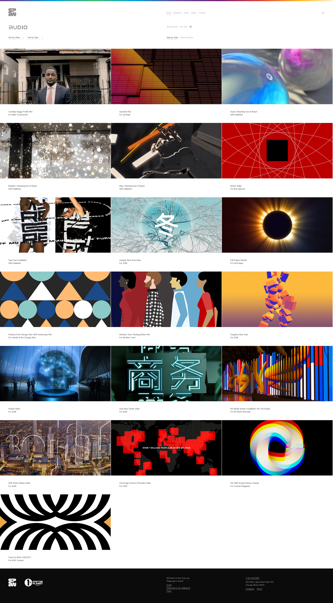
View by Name (186, 38)
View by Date (172, 38)
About (193, 13)
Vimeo (259, 589)
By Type (183, 27)
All (191, 27)
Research (177, 13)
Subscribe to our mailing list (178, 588)
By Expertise (172, 27)
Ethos (186, 13)
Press (168, 591)
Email (168, 585)
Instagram (250, 589)
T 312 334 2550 (252, 578)
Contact (201, 13)
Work (168, 13)
